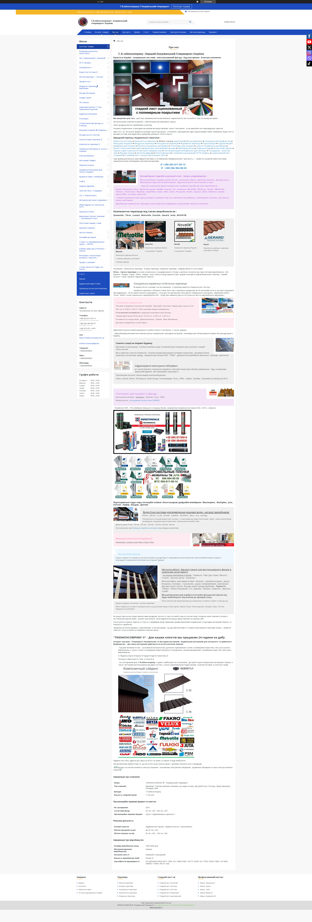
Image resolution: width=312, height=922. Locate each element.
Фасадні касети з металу (89, 135)
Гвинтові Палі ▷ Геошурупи (90, 191)
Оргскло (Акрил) (86, 232)
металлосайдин (144, 153)
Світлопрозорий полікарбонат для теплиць (185, 150)
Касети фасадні (162, 153)
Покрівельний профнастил (218, 141)
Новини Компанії (159, 32)
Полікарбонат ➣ (86, 67)
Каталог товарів (101, 32)
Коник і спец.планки (123, 148)
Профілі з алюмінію (87, 262)
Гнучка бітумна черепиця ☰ (90, 139)
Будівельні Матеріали (88, 114)
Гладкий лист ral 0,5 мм (168, 886)
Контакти (126, 32)
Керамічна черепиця (191, 143)
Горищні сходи (203, 148)
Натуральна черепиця (167, 143)
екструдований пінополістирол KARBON (144, 400)
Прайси (137, 32)
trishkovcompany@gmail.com (90, 343)
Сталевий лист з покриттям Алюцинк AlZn (145, 155)
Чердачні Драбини (86, 186)
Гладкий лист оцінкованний (170, 896)
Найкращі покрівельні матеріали (145, 528)
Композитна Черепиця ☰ (89, 144)
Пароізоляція (209, 143)
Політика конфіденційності (185, 905)
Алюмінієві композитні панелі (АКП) (88, 52)
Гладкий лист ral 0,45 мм (169, 883)
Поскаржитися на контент (164, 905)
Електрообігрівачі (86, 156)
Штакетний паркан (222, 148)
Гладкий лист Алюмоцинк (169, 893)
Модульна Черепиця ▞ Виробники (88, 87)
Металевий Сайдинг (87, 160)
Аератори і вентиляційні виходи (159, 148)
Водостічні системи (122, 141)
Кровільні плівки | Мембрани (91, 177)
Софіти (82, 181)
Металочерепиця (193, 141)
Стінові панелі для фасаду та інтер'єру (91, 124)
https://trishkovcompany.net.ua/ (91, 338)
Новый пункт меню (87, 293)
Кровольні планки (86, 211)
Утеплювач (83, 118)
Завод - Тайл (205, 889)
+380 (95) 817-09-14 (174, 164)
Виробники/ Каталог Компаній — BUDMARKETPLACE (91, 217)
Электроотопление (178, 32)
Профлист (213, 32)
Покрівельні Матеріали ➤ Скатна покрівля (93, 150)
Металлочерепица (197, 32)
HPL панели (84, 102)
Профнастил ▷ (85, 81)
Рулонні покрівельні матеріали (153, 146)
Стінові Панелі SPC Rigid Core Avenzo (91, 268)
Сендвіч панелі (85, 98)
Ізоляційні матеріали (87, 237)
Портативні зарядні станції (90, 223)
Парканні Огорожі (86, 165)
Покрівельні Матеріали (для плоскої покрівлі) (90, 171)
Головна (87, 32)
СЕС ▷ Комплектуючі (87, 195)
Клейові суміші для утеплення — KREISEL (92, 250)
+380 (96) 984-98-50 (175, 168)
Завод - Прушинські (207, 883)
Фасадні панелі (127, 153)
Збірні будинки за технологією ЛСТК (91, 206)
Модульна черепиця (145, 143)
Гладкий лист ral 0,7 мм (168, 889)
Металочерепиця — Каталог (91, 77)
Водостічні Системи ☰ (88, 72)
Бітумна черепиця (126, 886)
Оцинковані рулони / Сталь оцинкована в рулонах (90, 108)
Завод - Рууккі (205, 886)
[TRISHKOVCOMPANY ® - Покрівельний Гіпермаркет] (83, 22)
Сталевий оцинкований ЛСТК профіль (190, 153)
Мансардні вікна (186, 148)
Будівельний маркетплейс (90, 284)
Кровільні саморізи (87, 228)
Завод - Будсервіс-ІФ (208, 896)
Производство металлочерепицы (93, 288)
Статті (146, 32)
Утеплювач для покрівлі (182, 146)
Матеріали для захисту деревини (93, 200)
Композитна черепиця (145, 141)
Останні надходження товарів (90, 893)
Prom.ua (168, 903)
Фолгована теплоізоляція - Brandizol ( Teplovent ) (90, 256)
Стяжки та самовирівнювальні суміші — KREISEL (91, 243)
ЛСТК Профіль (85, 63)
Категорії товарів (181, 6)
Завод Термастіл (206, 893)
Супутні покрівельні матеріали (211, 146)
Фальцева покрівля (122, 143)
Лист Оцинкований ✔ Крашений (92, 58)
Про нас (115, 32)
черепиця (178, 141)
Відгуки (82, 279)
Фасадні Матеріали (87, 93)
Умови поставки (85, 889)
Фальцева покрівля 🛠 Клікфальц (92, 130)
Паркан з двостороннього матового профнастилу (137, 150)
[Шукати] (190, 22)
